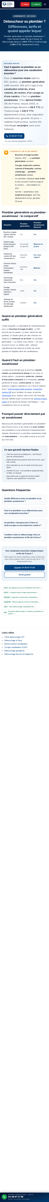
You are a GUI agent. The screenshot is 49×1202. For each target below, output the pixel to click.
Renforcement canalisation (15, 644)
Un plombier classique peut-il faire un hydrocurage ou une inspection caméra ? (22, 523)
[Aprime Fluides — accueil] (8, 4)
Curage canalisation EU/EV (15, 647)
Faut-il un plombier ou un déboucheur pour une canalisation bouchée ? (23, 511)
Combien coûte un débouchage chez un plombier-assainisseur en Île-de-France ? (22, 535)
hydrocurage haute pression (20, 389)
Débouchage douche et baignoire (18, 654)
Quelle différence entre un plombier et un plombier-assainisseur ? (22, 499)
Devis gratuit (24, 575)
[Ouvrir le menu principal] (45, 4)
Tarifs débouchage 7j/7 (14, 637)
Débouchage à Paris (13, 640)
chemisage (6, 395)
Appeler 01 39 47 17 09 (24, 567)
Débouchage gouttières (14, 651)
